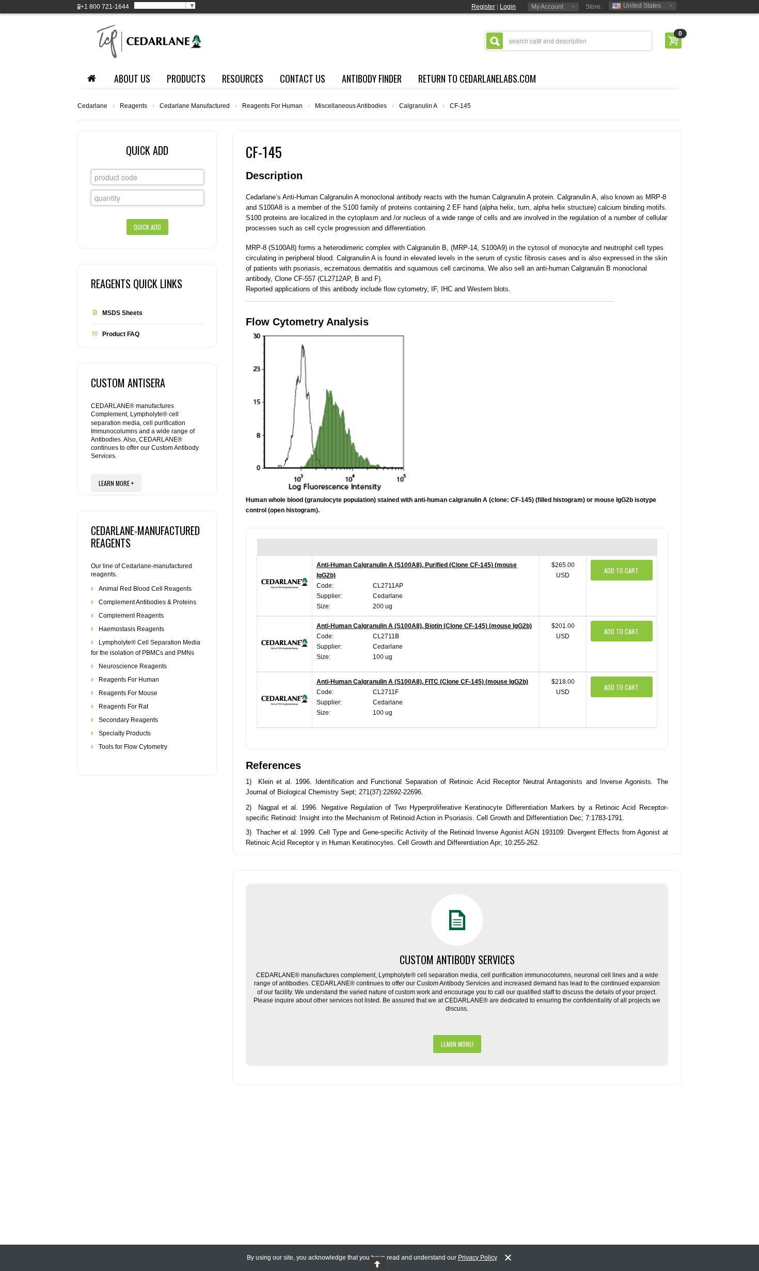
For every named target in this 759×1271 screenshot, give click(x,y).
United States (642, 5)
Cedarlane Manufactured (195, 105)
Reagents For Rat (123, 706)
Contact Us (302, 78)
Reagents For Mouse (128, 693)
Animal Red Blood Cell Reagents (145, 588)
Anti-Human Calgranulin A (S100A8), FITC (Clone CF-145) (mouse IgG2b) (422, 681)
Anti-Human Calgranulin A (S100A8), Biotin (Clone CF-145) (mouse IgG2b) (424, 626)
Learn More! (457, 1044)
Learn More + (116, 483)
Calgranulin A (418, 105)
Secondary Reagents (128, 720)
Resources (242, 78)
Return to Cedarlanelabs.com (477, 78)
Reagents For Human (272, 105)
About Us (132, 78)
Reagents (133, 105)
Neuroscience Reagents (133, 666)
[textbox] (568, 41)
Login (508, 6)
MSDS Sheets (122, 313)
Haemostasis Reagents (131, 629)
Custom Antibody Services (457, 959)
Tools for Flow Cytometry (133, 746)
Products (186, 78)
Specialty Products (125, 733)
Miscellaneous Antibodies (351, 105)
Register (483, 6)
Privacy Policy (477, 1257)
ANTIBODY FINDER (372, 78)
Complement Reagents (131, 615)
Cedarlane (92, 105)
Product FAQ (120, 334)
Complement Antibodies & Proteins (147, 602)
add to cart (621, 570)
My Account (547, 6)
